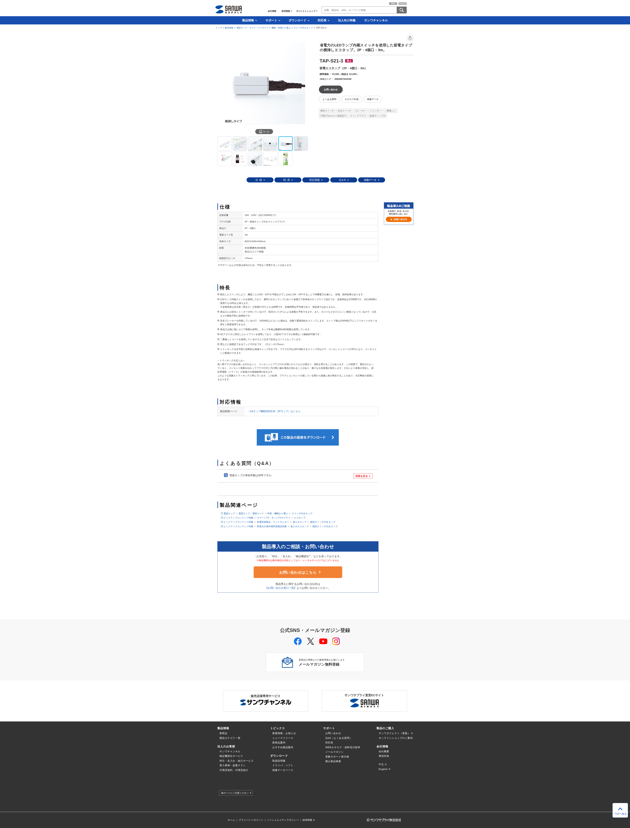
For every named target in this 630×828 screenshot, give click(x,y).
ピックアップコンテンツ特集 (238, 517)
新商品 (223, 733)
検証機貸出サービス (231, 756)
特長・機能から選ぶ (277, 513)
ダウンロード (297, 20)
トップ (218, 28)
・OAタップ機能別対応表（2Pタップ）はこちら (273, 411)
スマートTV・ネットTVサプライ (273, 517)
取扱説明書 (278, 760)
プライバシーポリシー (251, 820)
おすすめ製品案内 (282, 747)
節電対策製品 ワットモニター (273, 522)
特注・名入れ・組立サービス (237, 760)
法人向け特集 (347, 20)
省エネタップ (299, 522)
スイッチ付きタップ (303, 28)
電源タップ (229, 513)
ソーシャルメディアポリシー (283, 820)
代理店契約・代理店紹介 (234, 770)
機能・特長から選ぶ (281, 28)
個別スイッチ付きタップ (322, 522)
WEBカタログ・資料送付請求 (342, 747)
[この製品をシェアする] (410, 38)
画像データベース (282, 770)
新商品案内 (278, 742)
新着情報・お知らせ (284, 733)
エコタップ (299, 517)
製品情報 (248, 20)
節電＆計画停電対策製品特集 (272, 526)
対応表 (322, 20)
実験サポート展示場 (337, 756)
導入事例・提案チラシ (233, 765)
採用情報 (286, 11)
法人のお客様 (226, 746)
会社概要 (384, 751)
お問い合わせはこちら (298, 572)
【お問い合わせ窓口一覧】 (281, 588)
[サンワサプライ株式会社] (228, 9)
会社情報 (272, 11)
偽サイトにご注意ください (235, 793)
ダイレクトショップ (305, 11)
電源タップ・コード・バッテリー (252, 28)
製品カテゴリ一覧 (230, 738)
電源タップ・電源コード (251, 513)
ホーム (231, 820)
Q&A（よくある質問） (338, 738)
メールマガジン (334, 751)
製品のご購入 (385, 728)
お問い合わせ (333, 733)
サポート (271, 20)
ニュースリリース (282, 738)
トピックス (277, 728)
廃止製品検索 (333, 761)
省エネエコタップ (299, 526)
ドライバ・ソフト (282, 765)
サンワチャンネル (376, 20)
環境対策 (384, 756)
